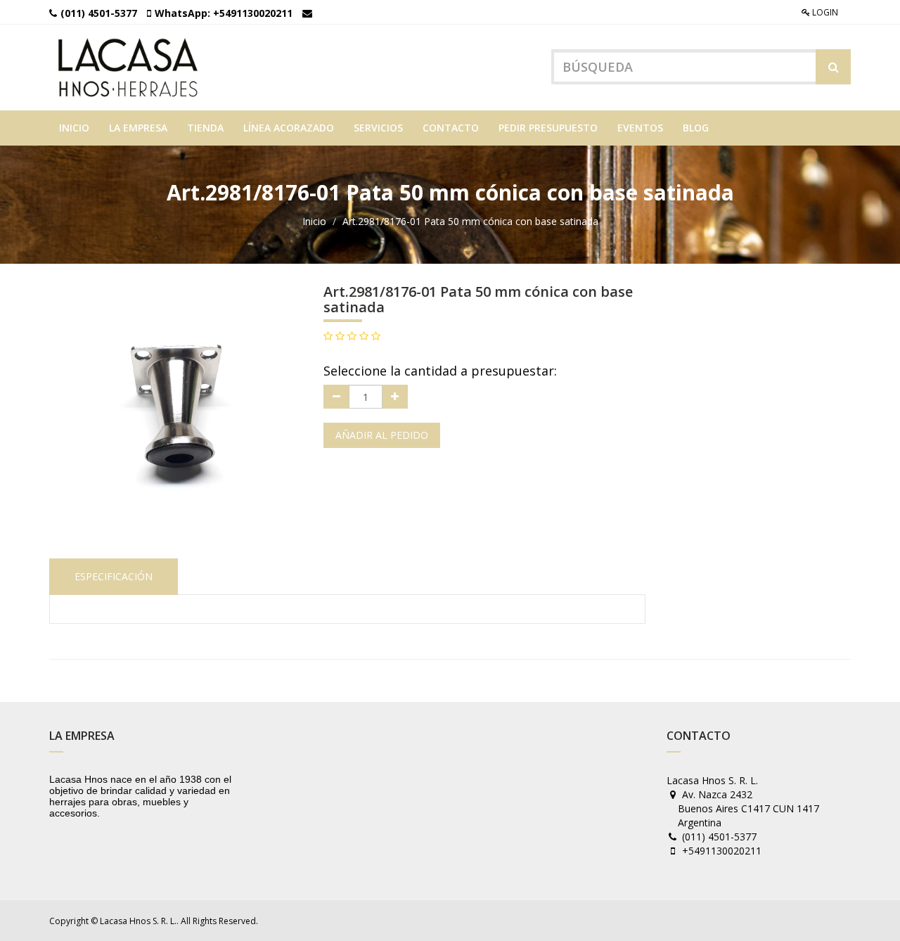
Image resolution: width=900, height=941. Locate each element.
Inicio (314, 221)
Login (824, 12)
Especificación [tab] (114, 576)
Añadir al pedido (381, 435)
